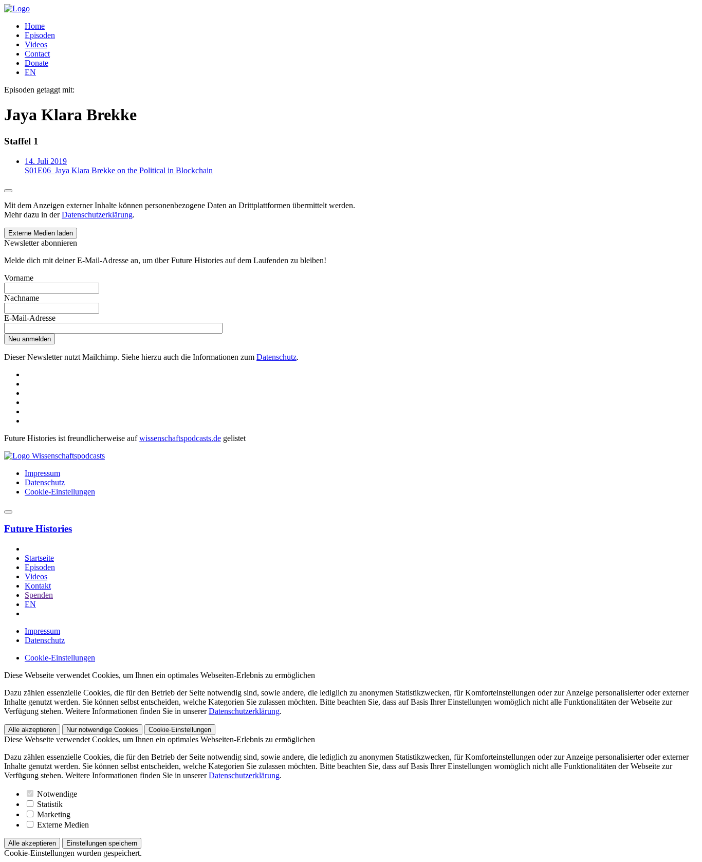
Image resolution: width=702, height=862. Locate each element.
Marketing (52, 814)
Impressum (42, 473)
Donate (36, 63)
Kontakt (38, 585)
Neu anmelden (29, 339)
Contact (37, 53)
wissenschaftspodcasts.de (180, 438)
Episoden (40, 35)
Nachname (21, 298)
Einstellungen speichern (101, 843)
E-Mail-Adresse (30, 318)
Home (35, 26)
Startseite (39, 558)
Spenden (39, 595)
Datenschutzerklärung (97, 214)
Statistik (49, 804)
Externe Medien (62, 824)
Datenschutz (276, 357)
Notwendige (56, 794)
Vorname (18, 277)
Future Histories (38, 528)
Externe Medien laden (40, 233)
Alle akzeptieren (32, 729)
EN (30, 72)
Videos (36, 44)
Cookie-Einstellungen (60, 491)
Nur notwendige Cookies (102, 729)
